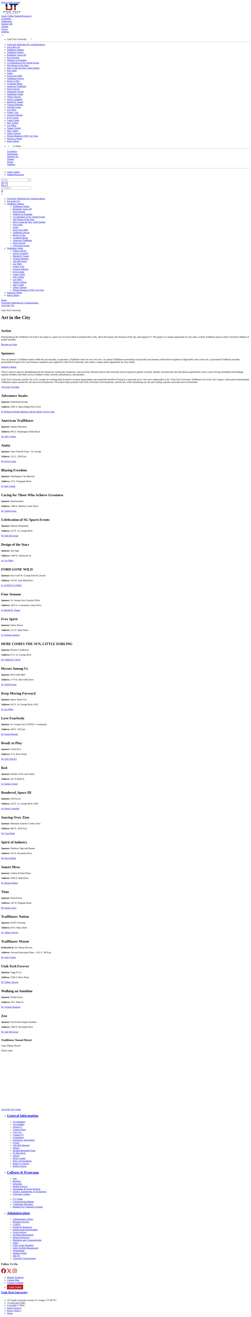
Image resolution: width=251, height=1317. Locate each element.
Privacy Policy (14, 1310)
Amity (10, 73)
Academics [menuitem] (6, 18)
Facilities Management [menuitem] (23, 1235)
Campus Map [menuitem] (13, 1280)
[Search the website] (30, 179)
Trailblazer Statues (15, 49)
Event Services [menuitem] (19, 1232)
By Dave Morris (8, 858)
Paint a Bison (13, 141)
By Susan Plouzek (9, 734)
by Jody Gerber (8, 486)
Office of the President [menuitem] (23, 1245)
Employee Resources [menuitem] (22, 1227)
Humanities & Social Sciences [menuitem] (26, 1189)
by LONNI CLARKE (11, 585)
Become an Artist (9, 344)
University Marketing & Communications (26, 44)
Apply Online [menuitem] (15, 1287)
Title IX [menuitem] (16, 1256)
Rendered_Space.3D (16, 55)
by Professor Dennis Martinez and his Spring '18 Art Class (28, 411)
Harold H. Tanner (15, 102)
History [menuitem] (16, 1148)
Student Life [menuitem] (6, 24)
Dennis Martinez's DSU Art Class (22, 136)
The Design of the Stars (18, 65)
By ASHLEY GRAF (11, 659)
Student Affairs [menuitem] (20, 1253)
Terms (10, 1313)
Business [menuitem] (17, 1181)
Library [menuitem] (16, 1156)
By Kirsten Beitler (9, 883)
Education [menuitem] (17, 1184)
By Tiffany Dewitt (9, 932)
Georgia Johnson (15, 115)
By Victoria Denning (10, 1007)
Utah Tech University (14, 1292)
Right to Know (14, 1308)
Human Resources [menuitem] (21, 1237)
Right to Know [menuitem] (20, 1166)
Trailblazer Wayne (15, 78)
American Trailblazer (16, 86)
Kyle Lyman (12, 117)
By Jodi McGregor (9, 535)
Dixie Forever (13, 89)
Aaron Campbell (14, 99)
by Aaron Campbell (10, 808)
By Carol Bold (8, 833)
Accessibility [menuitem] (19, 1124)
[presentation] (7, 305)
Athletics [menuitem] (5, 31)
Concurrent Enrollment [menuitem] (23, 1201)
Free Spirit (12, 70)
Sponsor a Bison (14, 138)
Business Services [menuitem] (21, 1222)
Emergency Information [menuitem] (24, 1140)
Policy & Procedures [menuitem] (22, 1161)
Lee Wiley (11, 110)
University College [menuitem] (21, 1194)
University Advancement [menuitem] (24, 1258)
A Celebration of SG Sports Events (23, 63)
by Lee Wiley (7, 560)
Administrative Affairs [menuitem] (23, 1219)
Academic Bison (14, 83)
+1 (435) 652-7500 (16, 1303)
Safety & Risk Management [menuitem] (25, 1248)
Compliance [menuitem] (18, 1137)
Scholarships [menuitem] (18, 1250)
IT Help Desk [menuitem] (19, 1153)
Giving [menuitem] (4, 29)
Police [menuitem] (15, 1242)
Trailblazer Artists (15, 94)
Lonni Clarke (13, 120)
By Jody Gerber (8, 436)
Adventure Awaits (15, 91)
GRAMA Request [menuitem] (21, 1145)
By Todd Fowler (8, 511)
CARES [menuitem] (16, 1224)
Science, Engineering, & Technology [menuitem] (30, 1191)
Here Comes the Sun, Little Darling (23, 68)
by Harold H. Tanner (10, 610)
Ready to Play (13, 81)
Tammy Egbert (14, 128)
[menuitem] (128, 1116)
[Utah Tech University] (11, 13)
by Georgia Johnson (10, 635)
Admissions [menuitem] (6, 21)
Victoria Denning (15, 104)
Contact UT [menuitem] (18, 1135)
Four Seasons (13, 57)
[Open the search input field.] (2, 188)
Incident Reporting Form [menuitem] (24, 1150)
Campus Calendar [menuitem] (15, 1282)
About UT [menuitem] (17, 1127)
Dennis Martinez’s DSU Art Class (28, 290)
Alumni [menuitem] (4, 26)
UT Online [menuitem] (18, 1199)
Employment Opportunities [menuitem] (25, 1229)
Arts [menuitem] (15, 1178)
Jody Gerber (12, 123)
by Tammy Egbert (9, 784)
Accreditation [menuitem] (19, 1122)
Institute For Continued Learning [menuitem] (28, 1207)
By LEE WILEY (9, 759)
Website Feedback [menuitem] (15, 1277)
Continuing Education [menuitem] (23, 1204)
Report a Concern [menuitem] (21, 1163)
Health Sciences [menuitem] (20, 1186)
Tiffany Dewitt (13, 97)
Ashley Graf (12, 112)
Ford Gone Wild (14, 76)
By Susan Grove (8, 908)
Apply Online (7, 16)
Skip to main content (10, 2)
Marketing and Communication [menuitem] (27, 1240)
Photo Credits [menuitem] (19, 1158)
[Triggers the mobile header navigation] (2, 35)
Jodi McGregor (14, 107)
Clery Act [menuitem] (17, 1132)
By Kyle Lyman (8, 461)
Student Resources (22, 16)
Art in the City (13, 47)
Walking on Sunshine (17, 60)
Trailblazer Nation (15, 52)
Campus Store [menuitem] (19, 1129)
